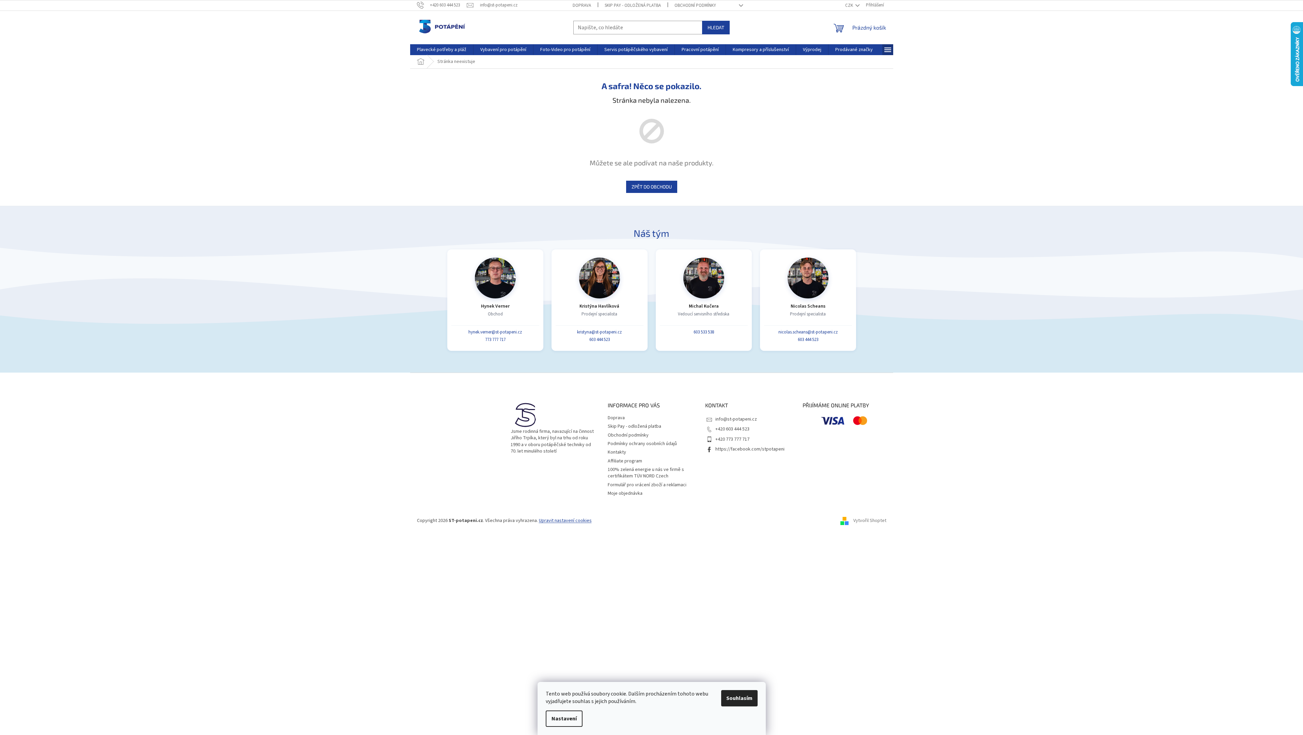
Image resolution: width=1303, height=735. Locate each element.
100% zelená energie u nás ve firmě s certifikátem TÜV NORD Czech (646, 472)
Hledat (716, 27)
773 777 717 (495, 340)
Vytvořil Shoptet (869, 520)
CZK (849, 5)
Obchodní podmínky (695, 5)
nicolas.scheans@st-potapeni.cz (808, 332)
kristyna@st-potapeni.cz (599, 332)
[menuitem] (441, 49)
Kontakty (617, 452)
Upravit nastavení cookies (565, 520)
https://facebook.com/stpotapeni (750, 449)
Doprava (582, 5)
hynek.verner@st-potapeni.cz (495, 332)
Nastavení (564, 718)
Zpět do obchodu (652, 187)
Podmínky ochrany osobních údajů (642, 443)
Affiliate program (625, 461)
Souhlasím (739, 698)
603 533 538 (704, 332)
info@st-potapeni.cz (736, 419)
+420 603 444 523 (732, 429)
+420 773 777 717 (732, 439)
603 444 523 (599, 340)
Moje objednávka (625, 493)
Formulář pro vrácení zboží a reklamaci (647, 484)
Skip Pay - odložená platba (633, 5)
